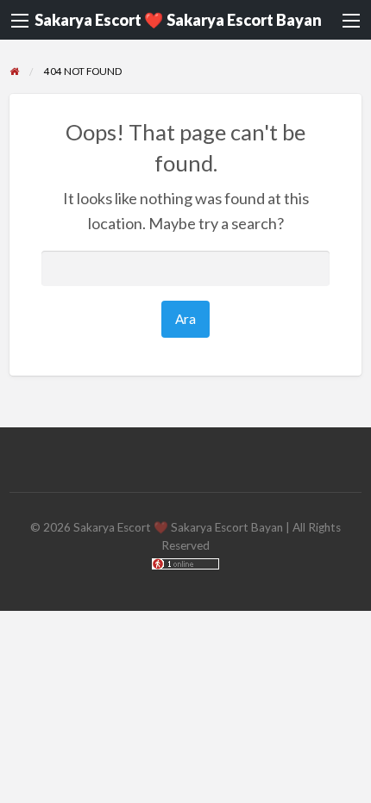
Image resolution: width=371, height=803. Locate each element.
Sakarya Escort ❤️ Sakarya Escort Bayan (178, 19)
